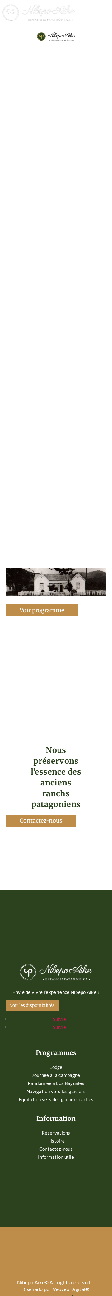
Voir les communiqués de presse (56, 503)
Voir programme (42, 610)
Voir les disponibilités (32, 1005)
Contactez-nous (41, 820)
